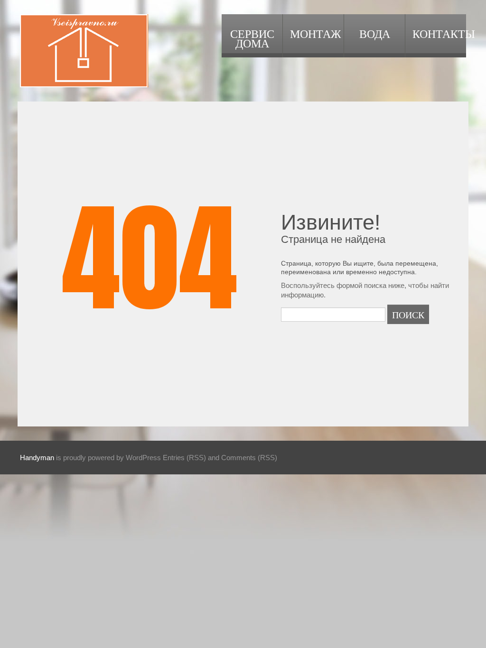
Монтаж (315, 33)
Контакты (439, 33)
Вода (374, 33)
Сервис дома (252, 38)
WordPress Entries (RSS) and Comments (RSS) (201, 458)
